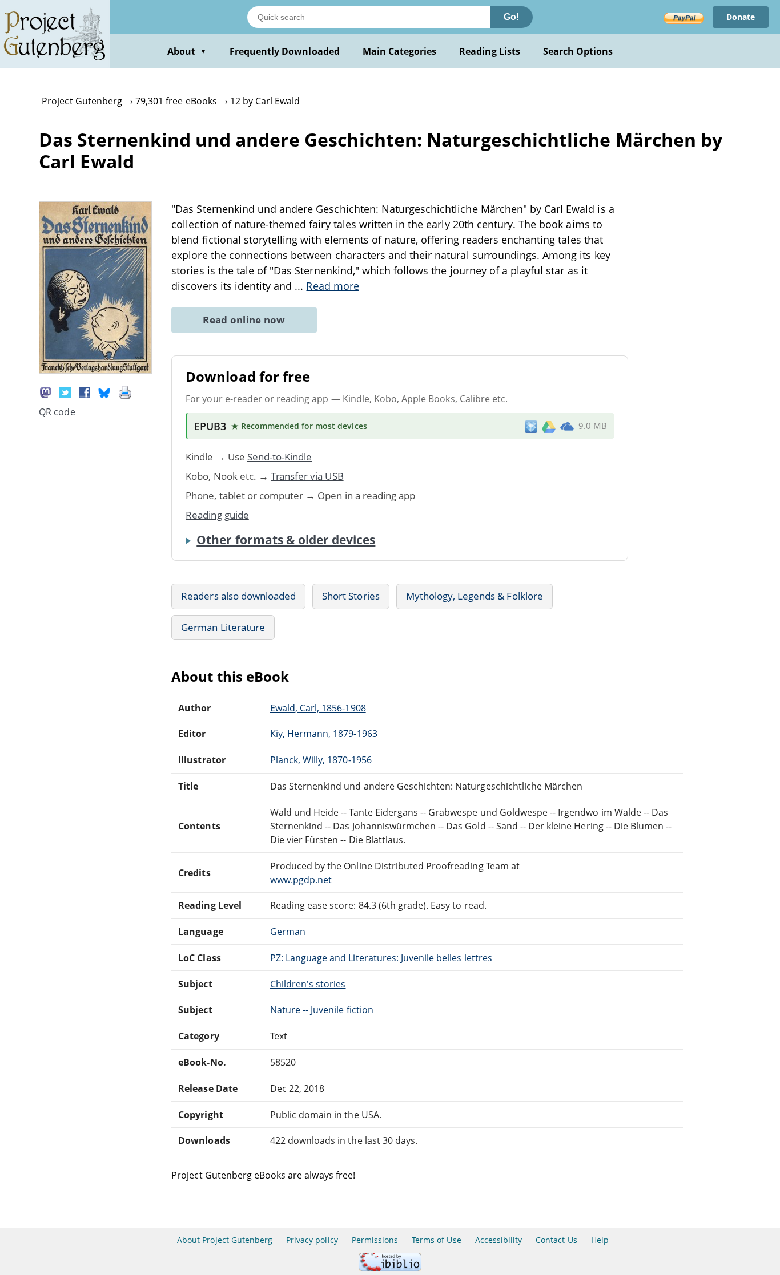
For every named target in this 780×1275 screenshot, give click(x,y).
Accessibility (498, 1239)
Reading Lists (489, 51)
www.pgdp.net (301, 879)
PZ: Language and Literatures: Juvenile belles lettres (381, 958)
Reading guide (217, 514)
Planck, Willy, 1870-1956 (321, 760)
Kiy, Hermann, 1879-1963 (323, 733)
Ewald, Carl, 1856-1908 (318, 708)
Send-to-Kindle (279, 456)
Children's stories (308, 984)
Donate (740, 16)
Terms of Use (436, 1239)
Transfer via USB (307, 476)
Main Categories (400, 51)
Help (600, 1239)
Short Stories (351, 595)
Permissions (375, 1239)
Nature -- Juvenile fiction (321, 1009)
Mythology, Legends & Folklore (474, 595)
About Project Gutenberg (224, 1239)
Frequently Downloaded (285, 51)
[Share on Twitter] (65, 391)
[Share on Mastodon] (45, 391)
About (187, 51)
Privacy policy (312, 1239)
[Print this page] (125, 391)
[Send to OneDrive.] (567, 426)
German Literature (223, 627)
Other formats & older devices (285, 540)
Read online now (244, 319)
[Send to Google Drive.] (549, 426)
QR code (57, 412)
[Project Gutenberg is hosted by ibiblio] (390, 1267)
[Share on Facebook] (84, 391)
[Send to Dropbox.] (531, 426)
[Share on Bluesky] (104, 391)
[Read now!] (95, 370)
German (287, 931)
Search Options (578, 51)
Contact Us (556, 1239)
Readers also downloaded (238, 595)
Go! (511, 17)
